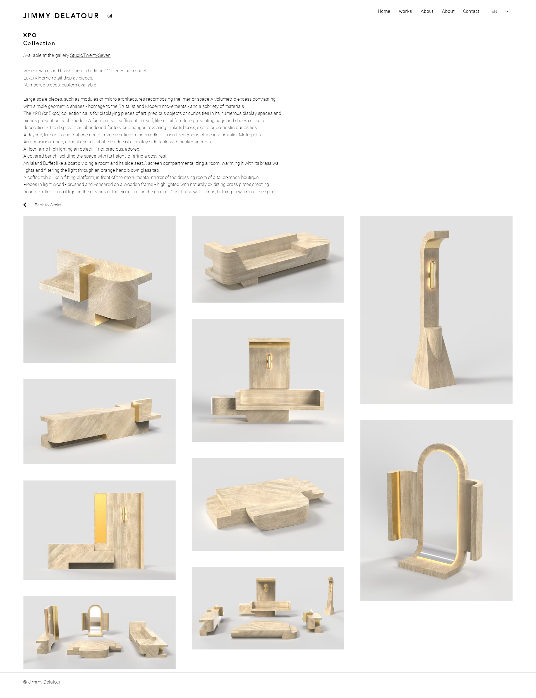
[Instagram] (110, 16)
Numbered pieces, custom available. (60, 85)
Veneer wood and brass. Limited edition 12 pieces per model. (85, 70)
